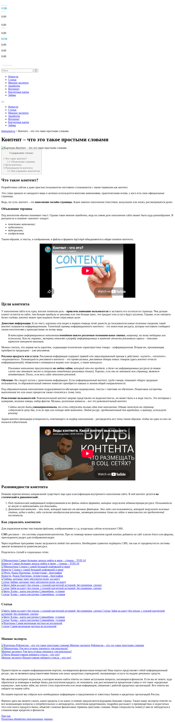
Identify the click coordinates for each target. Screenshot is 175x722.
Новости (13, 76)
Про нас (6, 715)
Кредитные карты (18, 92)
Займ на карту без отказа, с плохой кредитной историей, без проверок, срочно (56, 588)
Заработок (14, 85)
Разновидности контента (18, 167)
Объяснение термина (21, 161)
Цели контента (12, 164)
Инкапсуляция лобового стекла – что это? (46, 657)
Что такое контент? (15, 158)
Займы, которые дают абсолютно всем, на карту (38, 582)
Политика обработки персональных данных (27, 719)
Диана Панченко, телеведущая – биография (37, 575)
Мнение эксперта (18, 82)
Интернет (13, 88)
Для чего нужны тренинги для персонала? (47, 651)
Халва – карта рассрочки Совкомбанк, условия (37, 594)
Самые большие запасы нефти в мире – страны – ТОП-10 (45, 563)
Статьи (12, 79)
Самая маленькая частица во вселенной (33, 626)
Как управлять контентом (23, 170)
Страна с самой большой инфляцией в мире (37, 569)
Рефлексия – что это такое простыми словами (117, 645)
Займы (12, 95)
